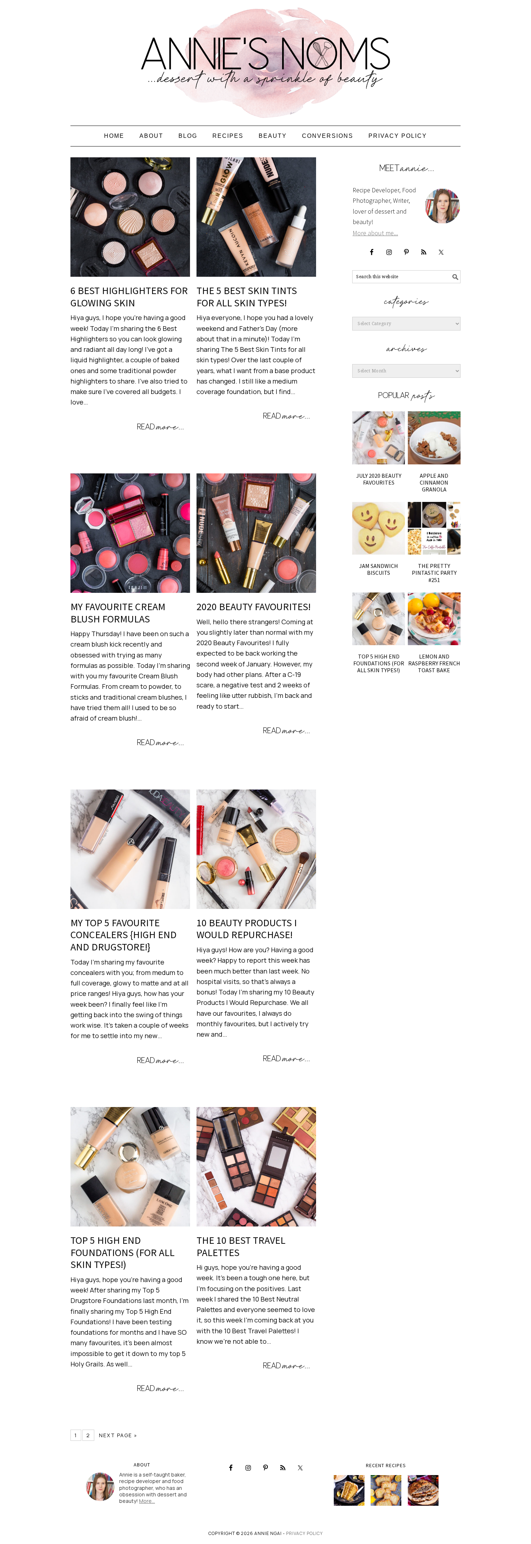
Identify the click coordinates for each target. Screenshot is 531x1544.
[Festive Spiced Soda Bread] (423, 1490)
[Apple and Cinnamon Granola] (434, 437)
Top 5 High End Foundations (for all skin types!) (122, 1252)
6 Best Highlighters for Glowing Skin (129, 296)
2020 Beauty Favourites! (254, 606)
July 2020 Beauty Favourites (378, 479)
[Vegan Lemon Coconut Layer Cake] (349, 1490)
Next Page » (118, 1435)
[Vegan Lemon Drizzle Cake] (386, 1490)
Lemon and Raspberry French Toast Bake (434, 663)
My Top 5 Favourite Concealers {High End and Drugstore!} (123, 934)
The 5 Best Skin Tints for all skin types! (247, 296)
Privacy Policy (304, 1533)
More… (147, 1500)
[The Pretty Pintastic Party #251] (434, 528)
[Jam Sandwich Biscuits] (378, 528)
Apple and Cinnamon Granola (434, 482)
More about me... (375, 233)
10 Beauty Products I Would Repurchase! (247, 928)
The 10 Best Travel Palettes (241, 1246)
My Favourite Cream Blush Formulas (117, 612)
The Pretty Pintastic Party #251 (434, 572)
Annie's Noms (265, 59)
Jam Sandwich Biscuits (378, 569)
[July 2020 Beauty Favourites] (378, 437)
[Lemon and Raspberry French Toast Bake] (434, 618)
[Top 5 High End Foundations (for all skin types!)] (378, 618)
